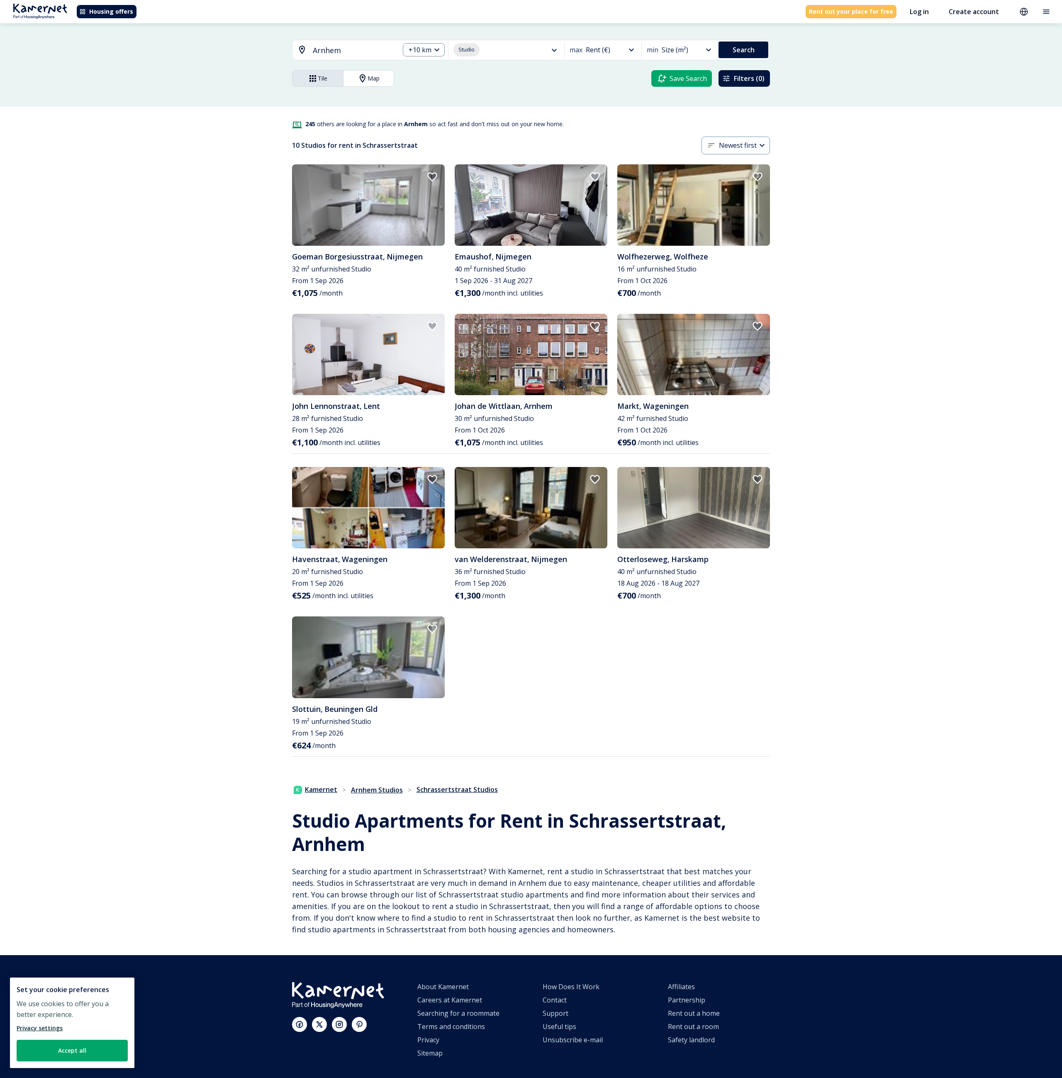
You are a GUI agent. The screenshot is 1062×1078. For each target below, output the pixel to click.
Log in (919, 11)
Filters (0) (749, 78)
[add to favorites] (432, 177)
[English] (1024, 11)
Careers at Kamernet (449, 1000)
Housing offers (111, 11)
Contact (555, 1000)
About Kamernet (443, 986)
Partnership (686, 1000)
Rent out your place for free (851, 11)
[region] (72, 1023)
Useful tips (559, 1026)
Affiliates (681, 986)
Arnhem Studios (377, 789)
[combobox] (341, 50)
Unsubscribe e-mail (573, 1039)
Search (744, 49)
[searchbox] (353, 50)
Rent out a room (693, 1026)
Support (555, 1013)
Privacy (428, 1039)
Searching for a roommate (458, 1013)
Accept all (72, 1050)
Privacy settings (40, 1028)
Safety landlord (691, 1039)
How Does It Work (571, 986)
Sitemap (430, 1053)
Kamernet (321, 789)
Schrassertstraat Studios (457, 789)
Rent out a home (694, 1013)
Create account (974, 11)
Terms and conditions (451, 1026)
